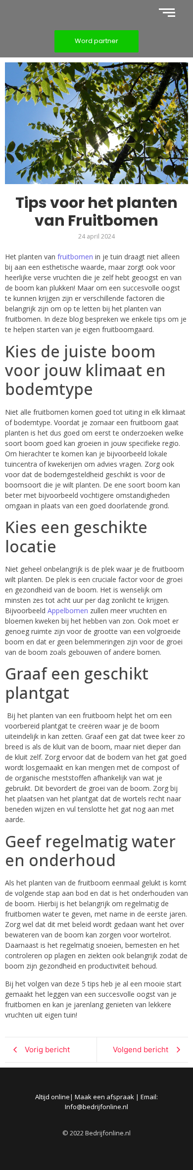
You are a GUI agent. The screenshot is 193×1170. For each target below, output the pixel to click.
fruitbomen (75, 256)
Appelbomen (68, 610)
